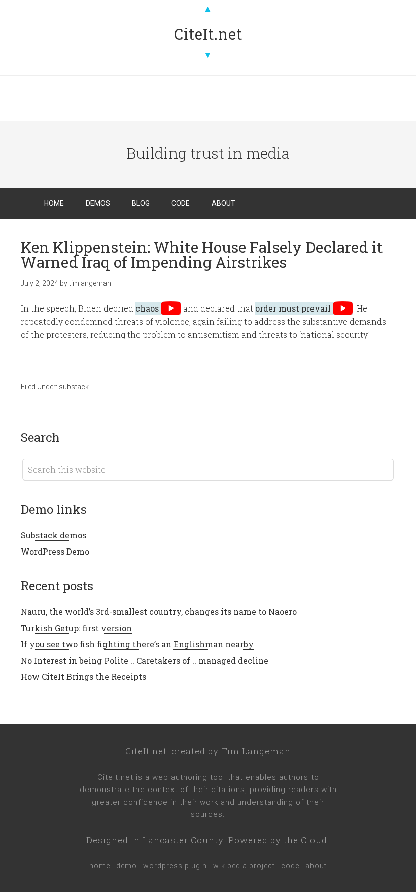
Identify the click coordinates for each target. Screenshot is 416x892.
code (290, 866)
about (316, 866)
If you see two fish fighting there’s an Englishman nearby (137, 644)
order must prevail (293, 308)
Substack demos (53, 535)
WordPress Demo (55, 551)
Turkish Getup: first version (76, 628)
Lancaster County (183, 840)
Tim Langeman (256, 751)
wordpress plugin (175, 866)
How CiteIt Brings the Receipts (83, 676)
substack (74, 387)
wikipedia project (244, 866)
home (99, 866)
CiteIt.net (146, 751)
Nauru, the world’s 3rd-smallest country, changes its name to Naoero (159, 611)
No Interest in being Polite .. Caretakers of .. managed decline (144, 660)
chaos (147, 308)
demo (126, 866)
